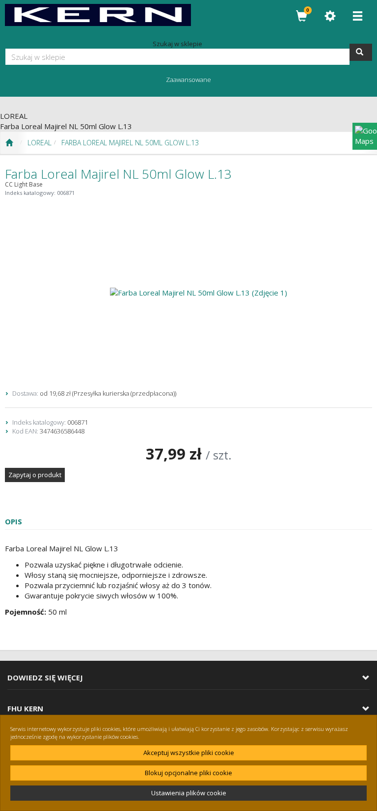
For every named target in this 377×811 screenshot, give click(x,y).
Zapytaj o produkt (34, 474)
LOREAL (39, 142)
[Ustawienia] (330, 15)
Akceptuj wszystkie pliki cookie (188, 752)
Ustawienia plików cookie (188, 792)
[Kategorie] (357, 15)
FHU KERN (25, 708)
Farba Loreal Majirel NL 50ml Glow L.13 (130, 142)
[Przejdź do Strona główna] (9, 143)
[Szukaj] (361, 52)
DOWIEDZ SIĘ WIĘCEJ (45, 678)
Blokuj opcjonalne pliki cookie (188, 772)
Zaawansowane (188, 79)
